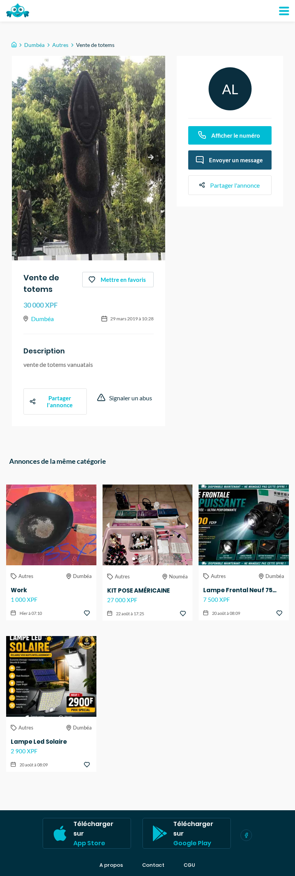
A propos (111, 865)
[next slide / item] (150, 157)
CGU (189, 865)
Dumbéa (34, 45)
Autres (60, 45)
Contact (153, 865)
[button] (133, 558)
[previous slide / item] (108, 525)
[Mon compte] (284, 11)
